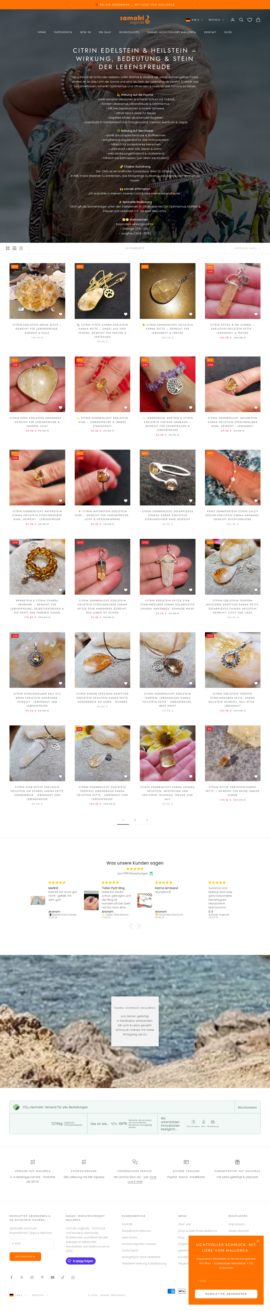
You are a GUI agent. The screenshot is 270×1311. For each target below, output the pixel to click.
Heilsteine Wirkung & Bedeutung (144, 1263)
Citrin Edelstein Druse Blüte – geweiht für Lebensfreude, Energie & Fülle (37, 329)
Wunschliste (129, 32)
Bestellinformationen (136, 1231)
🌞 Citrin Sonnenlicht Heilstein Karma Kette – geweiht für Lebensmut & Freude (167, 329)
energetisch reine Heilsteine (141, 1257)
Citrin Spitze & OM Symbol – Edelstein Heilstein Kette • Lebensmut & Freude (232, 329)
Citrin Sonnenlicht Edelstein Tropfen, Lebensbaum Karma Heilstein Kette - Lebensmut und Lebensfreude (102, 793)
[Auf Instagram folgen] (32, 1277)
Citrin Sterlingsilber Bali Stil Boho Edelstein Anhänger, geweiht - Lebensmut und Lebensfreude (37, 700)
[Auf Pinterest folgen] (42, 1277)
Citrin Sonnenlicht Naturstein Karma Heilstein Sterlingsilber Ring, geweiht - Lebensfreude (37, 515)
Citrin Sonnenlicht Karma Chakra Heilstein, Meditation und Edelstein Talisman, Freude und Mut (167, 793)
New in (85, 32)
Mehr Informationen (247, 1107)
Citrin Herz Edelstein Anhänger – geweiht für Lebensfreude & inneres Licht (37, 422)
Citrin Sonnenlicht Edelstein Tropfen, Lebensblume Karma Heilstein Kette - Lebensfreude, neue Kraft (168, 700)
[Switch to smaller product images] (14, 248)
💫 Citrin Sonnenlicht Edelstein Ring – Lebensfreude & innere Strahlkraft (102, 422)
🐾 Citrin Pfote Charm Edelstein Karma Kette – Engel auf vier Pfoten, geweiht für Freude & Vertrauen (102, 331)
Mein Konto (130, 1237)
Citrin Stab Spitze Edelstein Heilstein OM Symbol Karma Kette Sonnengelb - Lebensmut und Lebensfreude (37, 793)
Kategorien (63, 32)
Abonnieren (25, 1256)
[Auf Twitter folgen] (22, 1277)
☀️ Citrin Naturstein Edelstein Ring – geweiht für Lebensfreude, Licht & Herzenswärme (102, 515)
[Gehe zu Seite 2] (147, 820)
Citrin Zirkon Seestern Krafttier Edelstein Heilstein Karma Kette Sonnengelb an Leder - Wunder (102, 698)
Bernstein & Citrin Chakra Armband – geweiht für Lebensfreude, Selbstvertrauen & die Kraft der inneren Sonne (37, 606)
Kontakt (210, 32)
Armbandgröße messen (139, 1244)
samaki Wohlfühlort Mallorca (171, 32)
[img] (135, 868)
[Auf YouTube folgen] (53, 1277)
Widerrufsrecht (238, 1231)
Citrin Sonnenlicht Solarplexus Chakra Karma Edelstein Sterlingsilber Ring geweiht (167, 515)
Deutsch (214, 19)
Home (42, 32)
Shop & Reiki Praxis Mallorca (197, 1231)
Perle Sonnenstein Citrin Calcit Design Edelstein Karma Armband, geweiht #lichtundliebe (233, 515)
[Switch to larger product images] (7, 248)
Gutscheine (130, 1250)
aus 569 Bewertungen (132, 873)
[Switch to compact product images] (21, 248)
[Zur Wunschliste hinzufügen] (60, 314)
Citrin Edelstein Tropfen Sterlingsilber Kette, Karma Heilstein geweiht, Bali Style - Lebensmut (232, 700)
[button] (132, 926)
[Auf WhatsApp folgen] (73, 1277)
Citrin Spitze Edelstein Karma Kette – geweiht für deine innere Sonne (233, 791)
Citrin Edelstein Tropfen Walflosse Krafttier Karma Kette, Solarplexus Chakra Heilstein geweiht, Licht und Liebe (233, 606)
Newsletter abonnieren (226, 1294)
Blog (228, 32)
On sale (105, 32)
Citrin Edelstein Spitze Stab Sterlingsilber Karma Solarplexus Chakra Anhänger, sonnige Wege (167, 604)
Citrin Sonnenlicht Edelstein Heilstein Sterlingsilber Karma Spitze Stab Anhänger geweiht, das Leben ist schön (102, 606)
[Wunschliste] (250, 20)
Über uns (184, 1224)
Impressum (236, 1224)
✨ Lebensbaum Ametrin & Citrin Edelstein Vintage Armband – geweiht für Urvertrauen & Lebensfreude (167, 424)
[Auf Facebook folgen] (11, 1277)
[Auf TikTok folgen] (63, 1277)
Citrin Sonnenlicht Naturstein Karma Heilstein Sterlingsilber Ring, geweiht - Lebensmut (233, 422)
